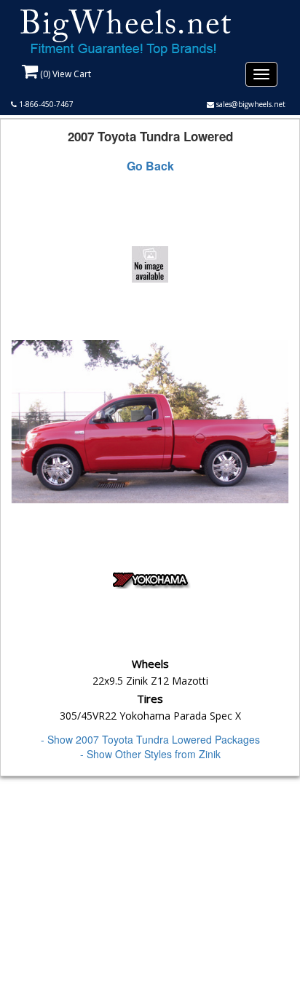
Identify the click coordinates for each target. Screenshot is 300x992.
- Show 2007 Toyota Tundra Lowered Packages (150, 739)
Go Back (150, 166)
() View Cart (64, 74)
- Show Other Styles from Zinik (150, 754)
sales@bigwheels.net (249, 104)
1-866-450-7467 (45, 104)
